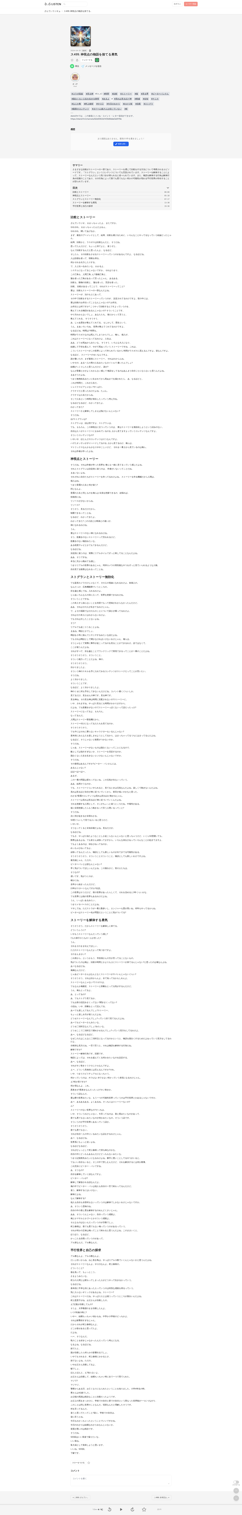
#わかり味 (127, 104)
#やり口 (100, 104)
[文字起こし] (90, 50)
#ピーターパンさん (160, 94)
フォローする (87, 60)
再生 (77, 66)
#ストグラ (148, 104)
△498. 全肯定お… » (161, 1497)
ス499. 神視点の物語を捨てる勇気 (94, 54)
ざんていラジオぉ (52, 11)
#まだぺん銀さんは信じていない (107, 109)
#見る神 (89, 94)
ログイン (177, 4)
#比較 (114, 94)
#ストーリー (126, 94)
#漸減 (137, 99)
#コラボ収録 (77, 94)
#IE (126, 109)
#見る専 (144, 94)
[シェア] (77, 60)
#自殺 (138, 104)
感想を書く (122, 144)
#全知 (145, 99)
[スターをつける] (72, 60)
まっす (75, 84)
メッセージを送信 (93, 66)
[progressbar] (121, 1504)
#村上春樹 (88, 104)
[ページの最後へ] (236, 1498)
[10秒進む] (132, 1509)
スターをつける (78, 1463)
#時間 (106, 94)
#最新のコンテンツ (80, 109)
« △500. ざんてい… (80, 1497)
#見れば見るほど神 (123, 99)
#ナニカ (155, 99)
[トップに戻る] (236, 1490)
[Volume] (100, 1509)
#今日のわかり (113, 104)
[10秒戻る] (109, 1509)
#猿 (136, 94)
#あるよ (105, 99)
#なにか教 (76, 104)
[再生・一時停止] (121, 1509)
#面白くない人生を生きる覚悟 (85, 99)
